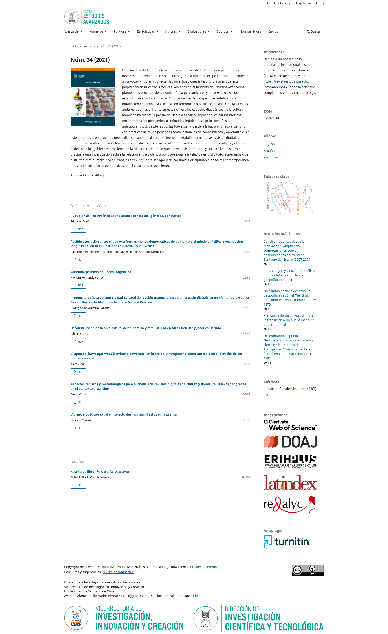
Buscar (315, 31)
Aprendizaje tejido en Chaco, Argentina (101, 272)
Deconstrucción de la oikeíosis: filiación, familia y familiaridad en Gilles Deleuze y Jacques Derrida (146, 328)
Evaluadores (197, 31)
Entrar (320, 3)
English (269, 144)
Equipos (223, 31)
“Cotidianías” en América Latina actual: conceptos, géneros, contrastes (126, 216)
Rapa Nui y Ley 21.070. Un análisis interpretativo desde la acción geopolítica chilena (289, 275)
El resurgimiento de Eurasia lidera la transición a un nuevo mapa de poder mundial (289, 320)
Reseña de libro (100, 471)
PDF (80, 229)
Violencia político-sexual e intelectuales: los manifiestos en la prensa (124, 414)
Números (96, 31)
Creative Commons (204, 567)
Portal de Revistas (279, 3)
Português (271, 157)
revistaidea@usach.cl (118, 572)
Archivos (89, 46)
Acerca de (71, 31)
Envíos (273, 31)
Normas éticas (250, 31)
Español (270, 150)
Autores (171, 31)
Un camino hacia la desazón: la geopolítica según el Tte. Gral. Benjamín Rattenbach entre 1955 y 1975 (290, 297)
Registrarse (303, 3)
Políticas (120, 31)
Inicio (74, 46)
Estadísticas (146, 31)
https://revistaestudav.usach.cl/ (288, 81)
